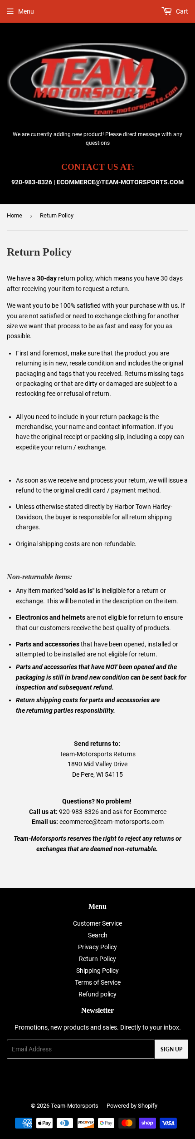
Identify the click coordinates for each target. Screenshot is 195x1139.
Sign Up (171, 1049)
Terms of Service (98, 982)
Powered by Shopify (132, 1105)
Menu (26, 11)
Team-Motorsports (74, 1105)
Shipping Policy (97, 970)
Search (97, 935)
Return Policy (97, 958)
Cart (181, 11)
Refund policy (97, 994)
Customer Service (97, 923)
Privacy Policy (97, 947)
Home (14, 215)
